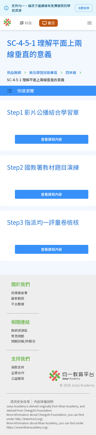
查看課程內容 (51, 139)
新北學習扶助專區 (43, 72)
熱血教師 (14, 72)
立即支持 (83, 8)
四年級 (71, 72)
